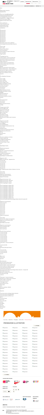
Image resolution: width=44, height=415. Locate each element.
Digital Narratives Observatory (5, 130)
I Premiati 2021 (2, 168)
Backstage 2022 (3, 35)
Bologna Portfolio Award (4, 176)
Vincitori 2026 (2, 171)
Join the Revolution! (3, 65)
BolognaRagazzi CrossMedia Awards (6, 155)
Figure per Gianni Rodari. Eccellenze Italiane (7, 67)
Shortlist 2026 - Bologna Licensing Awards (7, 219)
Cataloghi (1, 104)
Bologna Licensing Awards (4, 215)
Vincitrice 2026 (2, 204)
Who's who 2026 (3, 113)
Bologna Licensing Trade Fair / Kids (6, 20)
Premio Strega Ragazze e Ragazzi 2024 (6, 188)
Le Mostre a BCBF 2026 (4, 138)
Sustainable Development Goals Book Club (7, 59)
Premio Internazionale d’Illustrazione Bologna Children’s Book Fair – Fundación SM (14, 269)
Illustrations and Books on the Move (6, 137)
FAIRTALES (37, 6)
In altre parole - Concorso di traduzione (6, 277)
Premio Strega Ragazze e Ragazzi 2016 (6, 197)
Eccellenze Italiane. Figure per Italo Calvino (7, 64)
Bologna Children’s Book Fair (4, 10)
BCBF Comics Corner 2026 (4, 111)
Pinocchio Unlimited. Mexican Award (6, 262)
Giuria (1, 246)
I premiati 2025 (2, 163)
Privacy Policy (18, 406)
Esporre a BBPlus (3, 80)
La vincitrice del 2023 (3, 236)
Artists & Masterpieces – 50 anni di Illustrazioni (8, 68)
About (1, 8)
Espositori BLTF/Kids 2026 (4, 109)
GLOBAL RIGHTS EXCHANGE (28, 6)
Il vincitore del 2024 (3, 235)
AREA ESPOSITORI (28, 1)
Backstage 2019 (3, 39)
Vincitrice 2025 (2, 205)
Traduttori (2, 274)
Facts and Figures (3, 52)
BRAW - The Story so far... (4, 154)
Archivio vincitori (2, 221)
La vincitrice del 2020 (3, 240)
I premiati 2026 (2, 160)
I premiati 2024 (2, 164)
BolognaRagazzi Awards (4, 145)
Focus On (1, 253)
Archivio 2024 (21, 319)
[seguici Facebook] (14, 390)
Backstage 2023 (3, 34)
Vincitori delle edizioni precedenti (5, 175)
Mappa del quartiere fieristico (5, 90)
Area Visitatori (2, 101)
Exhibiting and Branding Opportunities (6, 15)
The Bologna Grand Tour (4, 56)
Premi (1, 143)
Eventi (1, 118)
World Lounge (2, 284)
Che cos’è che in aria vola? (4, 281)
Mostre (1, 134)
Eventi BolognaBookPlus (4, 124)
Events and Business (3, 23)
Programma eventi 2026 (4, 121)
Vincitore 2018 (2, 212)
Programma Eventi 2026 (4, 26)
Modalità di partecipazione (4, 148)
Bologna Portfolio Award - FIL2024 (6, 181)
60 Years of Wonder (3, 152)
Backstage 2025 (3, 31)
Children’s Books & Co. (4, 61)
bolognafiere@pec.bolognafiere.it (13, 413)
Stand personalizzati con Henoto (5, 96)
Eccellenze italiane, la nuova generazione (7, 62)
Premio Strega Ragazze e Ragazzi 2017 (6, 196)
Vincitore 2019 (2, 211)
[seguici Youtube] (18, 390)
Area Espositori (2, 87)
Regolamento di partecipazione (5, 174)
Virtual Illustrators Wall (4, 140)
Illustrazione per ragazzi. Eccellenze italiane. (7, 70)
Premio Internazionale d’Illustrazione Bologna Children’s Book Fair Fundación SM (13, 199)
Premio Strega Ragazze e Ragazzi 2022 (6, 190)
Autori (1, 286)
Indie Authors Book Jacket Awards (6, 247)
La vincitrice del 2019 (3, 241)
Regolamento (2, 149)
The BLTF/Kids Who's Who (4, 24)
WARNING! (1, 92)
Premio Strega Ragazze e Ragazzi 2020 (6, 193)
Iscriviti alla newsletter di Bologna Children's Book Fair (9, 293)
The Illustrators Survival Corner (5, 268)
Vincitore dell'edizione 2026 (4, 226)
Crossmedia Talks (3, 161)
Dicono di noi (2, 299)
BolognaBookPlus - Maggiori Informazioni (7, 18)
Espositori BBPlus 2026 (4, 108)
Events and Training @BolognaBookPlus (7, 14)
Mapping (1, 66)
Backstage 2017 (3, 41)
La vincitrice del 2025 (3, 233)
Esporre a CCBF (2, 46)
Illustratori (2, 258)
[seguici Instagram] (14, 391)
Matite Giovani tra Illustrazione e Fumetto (7, 60)
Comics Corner (2, 127)
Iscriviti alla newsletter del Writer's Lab (6, 295)
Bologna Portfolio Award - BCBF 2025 (6, 180)
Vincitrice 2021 (2, 210)
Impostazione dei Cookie (11, 406)
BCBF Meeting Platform (4, 93)
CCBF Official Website (3, 50)
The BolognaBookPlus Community (6, 16)
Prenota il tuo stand (3, 95)
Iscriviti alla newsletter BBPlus (5, 19)
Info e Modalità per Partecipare (5, 76)
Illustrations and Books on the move (6, 72)
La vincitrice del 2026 (3, 232)
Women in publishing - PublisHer (5, 287)
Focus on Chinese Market (4, 49)
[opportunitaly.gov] (11, 399)
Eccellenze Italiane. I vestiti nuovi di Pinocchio (7, 57)
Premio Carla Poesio (3, 228)
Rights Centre (2, 256)
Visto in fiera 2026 (3, 300)
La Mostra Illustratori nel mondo (5, 263)
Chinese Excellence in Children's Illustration (7, 51)
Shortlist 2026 (2, 173)
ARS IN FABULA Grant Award (5, 222)
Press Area (2, 305)
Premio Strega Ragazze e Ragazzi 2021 (6, 191)
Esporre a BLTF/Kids (3, 81)
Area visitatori (35, 1)
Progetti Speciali (3, 54)
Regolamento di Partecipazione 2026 (6, 220)
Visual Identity (2, 28)
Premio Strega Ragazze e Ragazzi (6, 183)
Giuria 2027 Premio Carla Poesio (5, 231)
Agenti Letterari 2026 (3, 112)
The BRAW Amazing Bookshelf (5, 139)
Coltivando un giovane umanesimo (6, 71)
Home (7, 319)
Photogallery (2, 303)
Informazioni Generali (3, 86)
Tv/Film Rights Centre (4, 282)
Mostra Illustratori (3, 261)
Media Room (2, 288)
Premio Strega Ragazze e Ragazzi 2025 (6, 186)
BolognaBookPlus (3, 11)
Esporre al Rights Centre (4, 82)
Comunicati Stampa (3, 298)
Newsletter (2, 290)
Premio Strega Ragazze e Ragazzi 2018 (6, 195)
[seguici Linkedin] (16, 390)
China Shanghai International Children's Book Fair (8, 44)
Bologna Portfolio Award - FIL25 (5, 179)
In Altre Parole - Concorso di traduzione (6, 242)
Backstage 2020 (3, 37)
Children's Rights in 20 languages (5, 279)
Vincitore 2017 (2, 214)
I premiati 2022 (2, 166)
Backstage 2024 (3, 32)
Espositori (2, 73)
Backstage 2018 (3, 40)
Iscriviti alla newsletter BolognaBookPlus (7, 294)
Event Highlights (3, 123)
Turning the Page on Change (4, 142)
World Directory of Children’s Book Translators (8, 117)
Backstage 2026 (3, 30)
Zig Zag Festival (2, 133)
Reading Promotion (3, 128)
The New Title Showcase (4, 85)
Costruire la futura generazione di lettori (7, 129)
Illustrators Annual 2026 (4, 116)
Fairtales (1, 304)
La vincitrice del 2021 (3, 238)
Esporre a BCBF (2, 78)
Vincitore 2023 (2, 207)
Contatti (1, 308)
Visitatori (1, 97)
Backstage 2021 (3, 36)
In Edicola (1, 302)
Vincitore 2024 (2, 206)
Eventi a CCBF (2, 47)
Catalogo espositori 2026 (4, 107)
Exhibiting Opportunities (4, 25)
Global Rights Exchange (4, 114)
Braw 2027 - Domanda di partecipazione (7, 150)
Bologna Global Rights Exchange (5, 83)
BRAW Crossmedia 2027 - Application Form (7, 159)
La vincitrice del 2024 (3, 252)
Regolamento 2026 (3, 158)
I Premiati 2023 (2, 165)
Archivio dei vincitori (3, 202)
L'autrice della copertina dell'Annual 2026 (7, 267)
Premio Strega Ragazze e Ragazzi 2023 (6, 189)
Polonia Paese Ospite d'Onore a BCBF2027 (7, 42)
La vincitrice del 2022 (3, 237)
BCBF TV (1, 297)
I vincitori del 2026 (3, 250)
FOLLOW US (22, 1)
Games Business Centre (4, 283)
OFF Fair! (1, 132)
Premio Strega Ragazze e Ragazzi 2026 (6, 185)
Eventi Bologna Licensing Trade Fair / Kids (7, 126)
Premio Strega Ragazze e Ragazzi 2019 (6, 194)
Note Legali (23, 406)
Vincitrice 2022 (2, 209)
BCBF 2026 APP (2, 307)
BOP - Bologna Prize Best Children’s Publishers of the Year (10, 169)
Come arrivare (2, 88)
